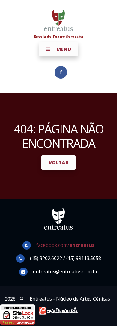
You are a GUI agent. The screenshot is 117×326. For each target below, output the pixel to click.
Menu (63, 49)
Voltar (58, 162)
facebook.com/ (65, 245)
